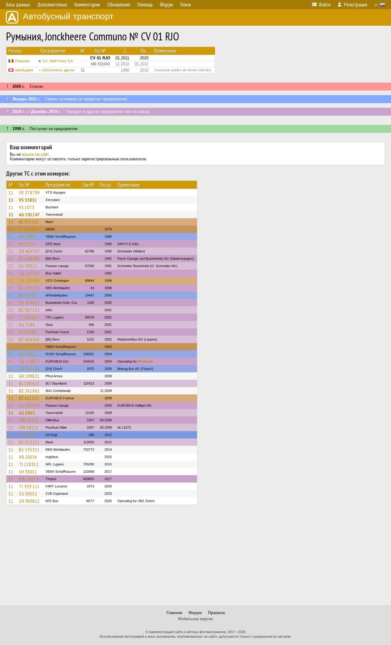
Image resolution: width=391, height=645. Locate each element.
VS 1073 (27, 207)
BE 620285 (29, 258)
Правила (216, 612)
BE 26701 (28, 295)
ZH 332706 (29, 369)
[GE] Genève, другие (58, 70)
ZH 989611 (29, 501)
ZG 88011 (28, 493)
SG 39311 (28, 266)
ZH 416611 (29, 303)
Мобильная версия (195, 619)
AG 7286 (27, 325)
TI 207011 (29, 317)
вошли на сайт (35, 154)
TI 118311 (29, 464)
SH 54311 (28, 354)
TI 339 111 (29, 486)
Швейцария (24, 70)
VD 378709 (29, 192)
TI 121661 (28, 229)
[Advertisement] (195, 558)
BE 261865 (29, 391)
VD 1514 (27, 244)
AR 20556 (28, 457)
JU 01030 (27, 332)
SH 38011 (28, 236)
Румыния (22, 61)
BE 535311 (29, 288)
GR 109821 (29, 376)
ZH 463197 (29, 251)
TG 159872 (29, 361)
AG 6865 (27, 413)
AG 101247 (29, 214)
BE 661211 (29, 398)
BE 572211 (29, 222)
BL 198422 (29, 383)
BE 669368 (29, 339)
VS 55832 (28, 200)
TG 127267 (29, 273)
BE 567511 (29, 310)
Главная (174, 612)
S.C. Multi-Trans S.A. (58, 61)
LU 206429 (29, 405)
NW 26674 (28, 479)
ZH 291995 (29, 281)
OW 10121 (29, 420)
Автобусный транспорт (68, 16)
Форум (195, 612)
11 (11, 192)
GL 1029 (26, 435)
